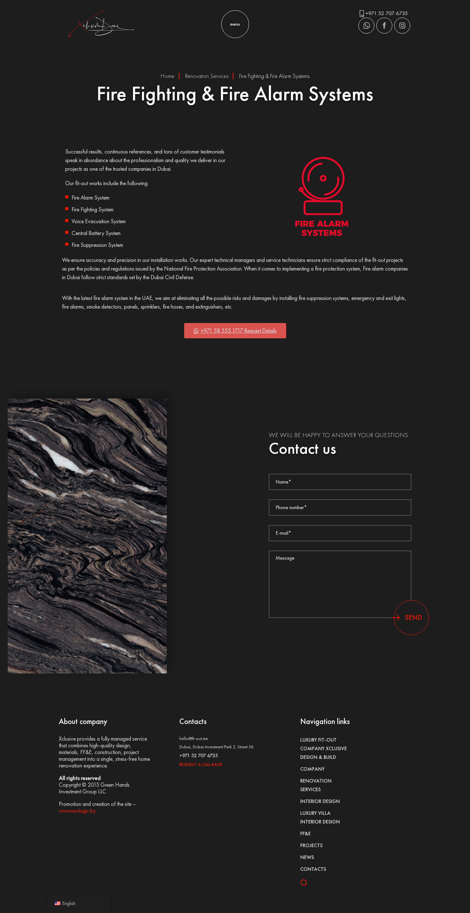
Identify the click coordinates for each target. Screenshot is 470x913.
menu (235, 24)
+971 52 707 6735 (386, 13)
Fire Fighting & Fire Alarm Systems (274, 76)
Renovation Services (206, 76)
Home (167, 76)
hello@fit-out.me (193, 738)
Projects (311, 845)
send (413, 617)
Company (312, 769)
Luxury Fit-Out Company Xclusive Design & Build (323, 748)
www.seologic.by (77, 810)
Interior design (320, 801)
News (307, 857)
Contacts (313, 869)
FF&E (305, 833)
